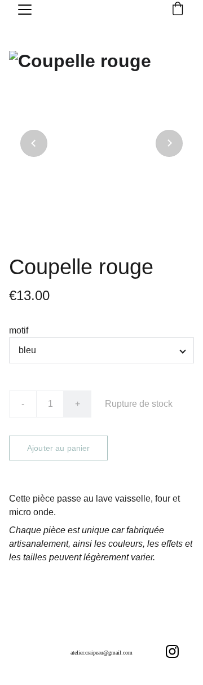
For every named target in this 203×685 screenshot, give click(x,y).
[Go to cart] (177, 9)
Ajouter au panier (58, 448)
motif (18, 330)
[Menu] (25, 10)
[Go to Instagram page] (172, 651)
